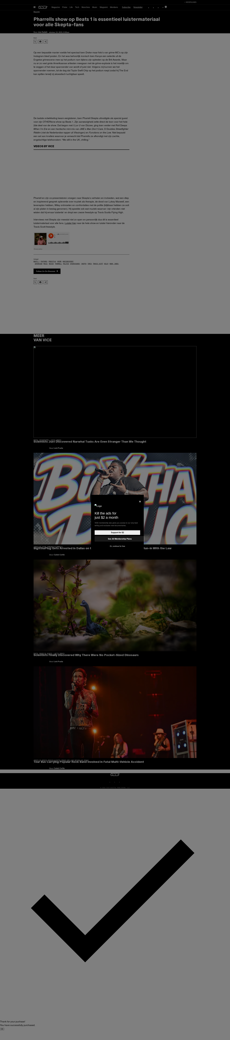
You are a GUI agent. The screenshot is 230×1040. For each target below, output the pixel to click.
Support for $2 (117, 533)
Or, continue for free (117, 546)
